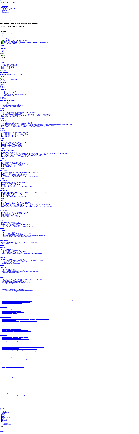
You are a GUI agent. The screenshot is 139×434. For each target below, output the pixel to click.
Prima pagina (2, 28)
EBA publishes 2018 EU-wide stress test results (10, 262)
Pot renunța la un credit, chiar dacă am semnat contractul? (13, 38)
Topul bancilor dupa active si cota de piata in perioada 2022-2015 (13, 91)
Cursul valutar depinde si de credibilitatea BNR (10, 66)
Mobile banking (3, 335)
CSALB (2, 277)
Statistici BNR (3, 130)
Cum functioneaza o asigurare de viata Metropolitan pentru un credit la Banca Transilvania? (17, 380)
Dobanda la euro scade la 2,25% (7, 249)
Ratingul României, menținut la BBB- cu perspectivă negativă (12, 215)
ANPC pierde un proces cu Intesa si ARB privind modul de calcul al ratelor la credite (16, 202)
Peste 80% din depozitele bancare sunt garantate (10, 272)
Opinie (3, 415)
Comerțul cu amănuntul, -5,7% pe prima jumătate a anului (12, 223)
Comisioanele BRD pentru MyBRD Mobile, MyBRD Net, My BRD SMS (15, 337)
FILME (1, 384)
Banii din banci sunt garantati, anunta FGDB (9, 269)
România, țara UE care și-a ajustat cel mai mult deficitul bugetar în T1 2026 (15, 174)
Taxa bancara (3, 120)
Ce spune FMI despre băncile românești (9, 299)
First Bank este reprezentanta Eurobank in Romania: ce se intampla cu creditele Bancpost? (17, 290)
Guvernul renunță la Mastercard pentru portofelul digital (11, 216)
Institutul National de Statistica (7, 365)
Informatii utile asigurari (5, 374)
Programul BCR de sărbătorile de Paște (9, 166)
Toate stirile (2, 97)
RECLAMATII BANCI (6, 9)
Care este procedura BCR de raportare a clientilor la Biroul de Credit (14, 196)
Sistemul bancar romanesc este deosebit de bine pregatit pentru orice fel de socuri (16, 282)
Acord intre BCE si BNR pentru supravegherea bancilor (11, 250)
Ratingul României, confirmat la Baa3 (8, 214)
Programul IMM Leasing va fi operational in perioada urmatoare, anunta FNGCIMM (16, 236)
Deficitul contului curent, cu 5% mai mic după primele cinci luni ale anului (15, 132)
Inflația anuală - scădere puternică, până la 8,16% (10, 222)
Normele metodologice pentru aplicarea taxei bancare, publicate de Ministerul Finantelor (17, 122)
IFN (3, 11)
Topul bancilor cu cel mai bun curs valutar (9, 65)
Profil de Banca (3, 82)
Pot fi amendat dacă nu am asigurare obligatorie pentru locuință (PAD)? (14, 377)
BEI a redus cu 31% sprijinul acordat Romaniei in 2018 (11, 329)
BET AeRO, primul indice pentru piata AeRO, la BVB (11, 357)
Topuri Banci (3, 89)
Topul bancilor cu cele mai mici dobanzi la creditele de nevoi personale (14, 92)
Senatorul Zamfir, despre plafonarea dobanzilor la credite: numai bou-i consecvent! (16, 156)
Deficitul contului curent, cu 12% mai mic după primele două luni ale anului (15, 134)
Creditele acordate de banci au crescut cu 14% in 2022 (11, 106)
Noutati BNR (4, 419)
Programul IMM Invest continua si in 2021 (9, 232)
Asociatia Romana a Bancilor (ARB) (8, 100)
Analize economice (4, 170)
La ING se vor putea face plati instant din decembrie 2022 (12, 393)
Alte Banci (4, 51)
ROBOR (2, 110)
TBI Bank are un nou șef (7, 33)
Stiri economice (3, 210)
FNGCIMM (2, 230)
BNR (3, 50)
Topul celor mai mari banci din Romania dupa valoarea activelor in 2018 (14, 94)
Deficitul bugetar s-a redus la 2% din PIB (9, 183)
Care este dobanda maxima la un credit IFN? (9, 152)
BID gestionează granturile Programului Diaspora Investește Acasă (13, 213)
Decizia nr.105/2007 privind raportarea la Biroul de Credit (12, 146)
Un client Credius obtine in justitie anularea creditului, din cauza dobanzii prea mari (16, 203)
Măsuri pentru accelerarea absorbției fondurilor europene (12, 184)
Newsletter (4, 18)
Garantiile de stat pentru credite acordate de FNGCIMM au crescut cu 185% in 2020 (16, 233)
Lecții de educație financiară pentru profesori (9, 103)
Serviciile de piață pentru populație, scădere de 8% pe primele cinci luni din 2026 (16, 224)
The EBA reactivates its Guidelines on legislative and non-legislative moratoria (15, 261)
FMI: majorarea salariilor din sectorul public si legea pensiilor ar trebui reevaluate (16, 302)
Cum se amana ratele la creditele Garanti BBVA (10, 406)
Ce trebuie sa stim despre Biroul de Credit (9, 195)
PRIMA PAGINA (5, 6)
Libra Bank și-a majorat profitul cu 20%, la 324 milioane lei (12, 165)
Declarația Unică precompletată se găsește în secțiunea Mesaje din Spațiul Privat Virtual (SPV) (18, 186)
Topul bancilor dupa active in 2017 (8, 95)
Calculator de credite (4, 240)
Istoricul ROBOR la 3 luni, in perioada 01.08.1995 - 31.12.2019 (13, 116)
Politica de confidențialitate (6, 424)
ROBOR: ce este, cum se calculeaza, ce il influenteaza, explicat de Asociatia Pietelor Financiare (18, 112)
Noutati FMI (3, 297)
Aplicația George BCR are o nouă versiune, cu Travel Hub (12, 162)
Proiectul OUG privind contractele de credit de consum (11, 144)
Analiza (3, 414)
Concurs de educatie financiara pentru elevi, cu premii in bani (12, 105)
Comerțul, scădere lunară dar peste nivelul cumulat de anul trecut (13, 367)
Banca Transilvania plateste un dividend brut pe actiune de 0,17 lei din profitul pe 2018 (17, 359)
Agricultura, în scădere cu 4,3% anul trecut (9, 368)
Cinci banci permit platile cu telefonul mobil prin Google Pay (12, 341)
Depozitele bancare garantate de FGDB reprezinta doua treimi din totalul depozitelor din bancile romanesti (20, 271)
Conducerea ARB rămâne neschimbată (8, 102)
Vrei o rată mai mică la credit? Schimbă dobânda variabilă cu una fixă (14, 281)
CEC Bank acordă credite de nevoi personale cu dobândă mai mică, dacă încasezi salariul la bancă (20, 34)
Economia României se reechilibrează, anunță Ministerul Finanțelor (13, 182)
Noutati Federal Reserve (5, 317)
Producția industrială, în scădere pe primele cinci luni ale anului (13, 369)
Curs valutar (3, 48)
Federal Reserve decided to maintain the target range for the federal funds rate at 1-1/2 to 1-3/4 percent (19, 321)
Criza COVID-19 (4, 401)
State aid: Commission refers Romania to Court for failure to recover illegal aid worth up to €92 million (19, 349)
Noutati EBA (3, 257)
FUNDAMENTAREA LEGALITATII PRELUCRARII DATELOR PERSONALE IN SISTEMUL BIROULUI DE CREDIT (24, 192)
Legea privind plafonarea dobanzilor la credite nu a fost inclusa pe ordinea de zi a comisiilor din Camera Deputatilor (22, 155)
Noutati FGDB (3, 267)
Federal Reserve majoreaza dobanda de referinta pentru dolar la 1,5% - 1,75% (15, 322)
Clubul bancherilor (5, 14)
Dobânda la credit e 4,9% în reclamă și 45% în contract (12, 41)
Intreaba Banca (4, 7)
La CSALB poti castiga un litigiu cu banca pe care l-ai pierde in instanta (14, 283)
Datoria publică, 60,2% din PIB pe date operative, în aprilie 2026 (13, 175)
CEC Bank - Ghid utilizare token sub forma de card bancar (12, 340)
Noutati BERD (3, 307)
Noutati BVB (3, 355)
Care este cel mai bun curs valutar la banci (9, 64)
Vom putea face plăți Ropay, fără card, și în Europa (11, 43)
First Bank (2, 287)
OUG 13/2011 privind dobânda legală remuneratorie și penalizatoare (14, 142)
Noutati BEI (2, 327)
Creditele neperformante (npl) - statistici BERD (10, 309)
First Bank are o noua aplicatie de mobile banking (10, 293)
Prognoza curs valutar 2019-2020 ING (8, 67)
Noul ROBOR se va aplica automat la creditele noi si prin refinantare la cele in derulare (17, 123)
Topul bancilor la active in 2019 (7, 93)
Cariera (3, 418)
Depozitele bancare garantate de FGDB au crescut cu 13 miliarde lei (13, 270)
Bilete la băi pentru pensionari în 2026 (8, 185)
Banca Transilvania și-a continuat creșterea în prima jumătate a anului (15, 40)
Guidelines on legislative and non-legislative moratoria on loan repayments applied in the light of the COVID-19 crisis (22, 260)
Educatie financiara (5, 412)
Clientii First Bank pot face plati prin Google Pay (10, 291)
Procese (1, 200)
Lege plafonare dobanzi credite (7, 150)
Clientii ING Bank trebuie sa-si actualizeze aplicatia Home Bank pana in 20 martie (16, 395)
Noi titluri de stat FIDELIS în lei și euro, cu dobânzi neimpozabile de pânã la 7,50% (16, 212)
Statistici (2, 220)
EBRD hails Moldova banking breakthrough (9, 313)
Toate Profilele (2, 80)
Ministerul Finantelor (5, 180)
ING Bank (2, 391)
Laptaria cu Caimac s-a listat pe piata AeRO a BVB (11, 358)
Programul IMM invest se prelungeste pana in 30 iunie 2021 (12, 234)
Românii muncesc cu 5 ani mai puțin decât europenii (11, 225)
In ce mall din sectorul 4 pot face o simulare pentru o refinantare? (13, 243)
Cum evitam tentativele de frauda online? (9, 394)
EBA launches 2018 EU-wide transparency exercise (11, 263)
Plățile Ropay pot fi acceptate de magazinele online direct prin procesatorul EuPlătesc (17, 35)
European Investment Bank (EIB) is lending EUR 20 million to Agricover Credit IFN (16, 331)
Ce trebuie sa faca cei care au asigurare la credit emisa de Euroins (13, 289)
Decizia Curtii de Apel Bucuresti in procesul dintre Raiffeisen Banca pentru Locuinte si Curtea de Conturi (20, 205)
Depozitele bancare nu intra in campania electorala (10, 273)
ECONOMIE (4, 10)
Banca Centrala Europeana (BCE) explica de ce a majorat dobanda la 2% (14, 251)
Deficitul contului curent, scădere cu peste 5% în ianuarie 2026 (13, 135)
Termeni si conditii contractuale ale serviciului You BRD (11, 338)
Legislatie (2, 140)
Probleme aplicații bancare (6, 417)
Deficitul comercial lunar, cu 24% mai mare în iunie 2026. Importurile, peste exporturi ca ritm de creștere (20, 172)
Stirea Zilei (4, 411)
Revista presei (4, 420)
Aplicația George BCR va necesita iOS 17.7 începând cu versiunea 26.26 (14, 163)
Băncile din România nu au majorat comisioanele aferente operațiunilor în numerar (16, 104)
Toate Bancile (2, 87)
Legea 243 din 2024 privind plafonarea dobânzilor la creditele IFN (13, 143)
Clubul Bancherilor (5, 12)
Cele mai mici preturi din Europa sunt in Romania (10, 348)
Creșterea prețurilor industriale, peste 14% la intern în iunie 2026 (13, 173)
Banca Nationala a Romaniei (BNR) (8, 8)
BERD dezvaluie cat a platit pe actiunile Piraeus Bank (11, 311)
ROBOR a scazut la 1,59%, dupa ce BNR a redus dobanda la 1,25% (14, 113)
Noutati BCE (3, 247)
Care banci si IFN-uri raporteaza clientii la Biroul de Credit (12, 194)
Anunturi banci (3, 160)
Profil (3, 416)
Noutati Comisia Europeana (6, 345)
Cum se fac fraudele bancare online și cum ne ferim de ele (12, 280)
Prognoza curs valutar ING (6, 68)
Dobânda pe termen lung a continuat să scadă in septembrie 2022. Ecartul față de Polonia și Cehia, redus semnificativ (22, 253)
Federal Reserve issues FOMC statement (9, 323)
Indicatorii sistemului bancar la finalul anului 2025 (10, 136)
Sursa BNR (2, 62)
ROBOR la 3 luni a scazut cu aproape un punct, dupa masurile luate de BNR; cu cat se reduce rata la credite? (21, 242)
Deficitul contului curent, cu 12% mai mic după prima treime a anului (14, 133)
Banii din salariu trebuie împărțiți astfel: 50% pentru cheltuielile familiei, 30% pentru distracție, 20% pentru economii (22, 279)
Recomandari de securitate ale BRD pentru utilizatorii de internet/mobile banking (16, 339)
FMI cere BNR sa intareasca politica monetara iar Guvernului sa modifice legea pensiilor (17, 301)
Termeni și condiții (5, 423)
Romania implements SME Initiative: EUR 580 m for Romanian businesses (15, 330)
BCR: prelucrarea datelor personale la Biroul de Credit (11, 193)
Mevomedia (2, 431)
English (1, 45)
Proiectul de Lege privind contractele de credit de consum (12, 145)
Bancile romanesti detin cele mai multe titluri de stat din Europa (13, 259)
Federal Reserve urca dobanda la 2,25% (9, 320)
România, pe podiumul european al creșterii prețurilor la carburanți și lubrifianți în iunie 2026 (18, 226)
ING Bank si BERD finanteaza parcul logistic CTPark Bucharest (13, 312)
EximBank (2, 85)
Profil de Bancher (4, 72)
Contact (4, 45)
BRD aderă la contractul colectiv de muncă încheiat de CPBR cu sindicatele (15, 164)
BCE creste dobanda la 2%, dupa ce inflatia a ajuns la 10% (12, 252)
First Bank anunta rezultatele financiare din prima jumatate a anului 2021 (14, 292)
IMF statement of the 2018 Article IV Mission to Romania (12, 303)
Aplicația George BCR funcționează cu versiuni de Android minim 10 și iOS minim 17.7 (18, 39)
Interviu (3, 413)
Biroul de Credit (3, 190)
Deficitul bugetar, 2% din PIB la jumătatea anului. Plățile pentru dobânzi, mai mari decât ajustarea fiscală (20, 176)
